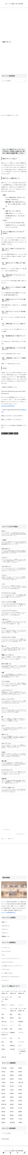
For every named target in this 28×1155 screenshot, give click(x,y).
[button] (25, 81)
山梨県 (12, 1089)
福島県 (12, 1075)
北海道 (12, 1068)
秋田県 (20, 1071)
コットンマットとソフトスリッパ (10, 958)
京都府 (20, 1097)
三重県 (3, 1097)
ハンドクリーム (5, 947)
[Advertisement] (14, 24)
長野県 (20, 1089)
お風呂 (16, 433)
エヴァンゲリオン (6, 951)
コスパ (11, 433)
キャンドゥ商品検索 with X (8, 912)
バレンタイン (5, 980)
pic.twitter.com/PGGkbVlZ (8, 406)
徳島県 (3, 1111)
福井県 (3, 1089)
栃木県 (3, 1079)
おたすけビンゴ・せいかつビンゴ (10, 976)
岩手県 (3, 1071)
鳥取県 (12, 1104)
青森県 (20, 1068)
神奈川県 (20, 1082)
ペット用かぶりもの (6, 973)
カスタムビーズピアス (7, 962)
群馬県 (12, 1079)
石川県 (20, 1086)
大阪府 (3, 1100)
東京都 (12, 1082)
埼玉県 (20, 1079)
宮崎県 (3, 1122)
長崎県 (3, 1119)
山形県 (3, 1075)
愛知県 (20, 1093)
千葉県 (3, 1082)
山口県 (20, 1108)
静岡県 (12, 1093)
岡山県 (3, 1108)
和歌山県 (3, 1104)
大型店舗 (3, 1068)
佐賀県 (20, 1115)
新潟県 (3, 1086)
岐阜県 (3, 1093)
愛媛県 (20, 1111)
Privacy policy (5, 1139)
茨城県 (20, 1075)
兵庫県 (12, 1100)
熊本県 (12, 1119)
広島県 (12, 1108)
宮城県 (12, 1071)
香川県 (12, 1111)
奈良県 (20, 1100)
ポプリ (3, 955)
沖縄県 (20, 1122)
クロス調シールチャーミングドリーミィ (12, 965)
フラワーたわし (5, 969)
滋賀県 (12, 1097)
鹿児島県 (12, 1122)
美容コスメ (5, 433)
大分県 (20, 1119)
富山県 (12, 1086)
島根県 (20, 1104)
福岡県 (12, 1115)
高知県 (3, 1115)
